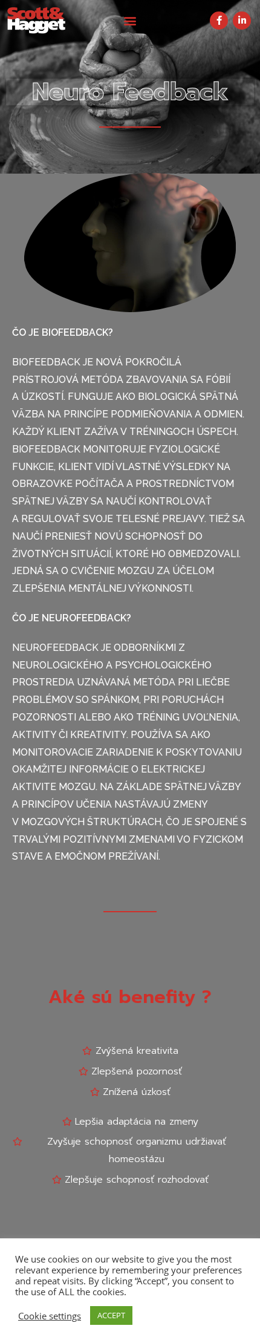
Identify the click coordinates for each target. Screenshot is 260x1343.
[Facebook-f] (219, 20)
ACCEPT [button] (111, 1315)
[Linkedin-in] (242, 20)
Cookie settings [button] (49, 1315)
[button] (130, 20)
